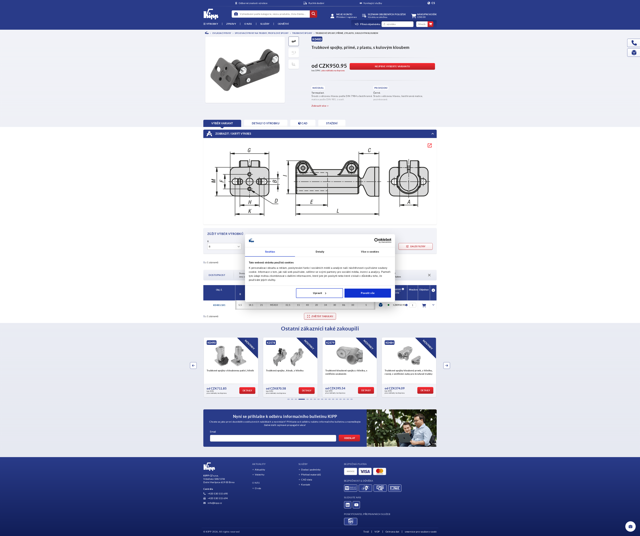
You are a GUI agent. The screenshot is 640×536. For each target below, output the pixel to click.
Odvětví (283, 24)
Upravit (317, 293)
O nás (248, 24)
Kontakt (305, 484)
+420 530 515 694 (217, 498)
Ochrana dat (392, 531)
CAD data (306, 479)
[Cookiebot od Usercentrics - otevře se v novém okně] (376, 240)
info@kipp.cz (214, 503)
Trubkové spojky (302, 33)
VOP (377, 531)
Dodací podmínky (311, 469)
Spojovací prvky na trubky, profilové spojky (261, 33)
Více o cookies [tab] (370, 251)
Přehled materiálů (311, 474)
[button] (288, 399)
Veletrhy (259, 474)
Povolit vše (368, 293)
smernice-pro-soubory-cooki (421, 531)
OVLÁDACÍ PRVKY (221, 33)
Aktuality (260, 469)
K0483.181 (219, 305)
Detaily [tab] (320, 251)
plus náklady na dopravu (333, 70)
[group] (231, 367)
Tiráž (366, 531)
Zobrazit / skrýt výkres (233, 133)
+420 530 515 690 (217, 493)
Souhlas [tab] (270, 251)
